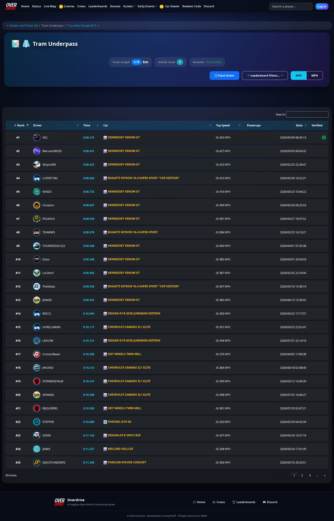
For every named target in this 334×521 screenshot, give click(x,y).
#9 (18, 246)
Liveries (69, 6)
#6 (18, 205)
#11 (18, 273)
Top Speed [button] (223, 125)
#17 (18, 354)
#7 (18, 219)
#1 (18, 137)
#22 (18, 422)
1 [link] (294, 475)
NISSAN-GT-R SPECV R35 (124, 435)
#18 (18, 368)
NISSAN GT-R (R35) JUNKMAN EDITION (133, 313)
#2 (18, 151)
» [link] (324, 475)
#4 (18, 178)
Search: (281, 114)
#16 (18, 341)
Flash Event (225, 75)
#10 (18, 259)
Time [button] (86, 125)
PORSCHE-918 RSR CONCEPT (126, 462)
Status (36, 6)
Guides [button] (128, 6)
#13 (18, 300)
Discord (209, 6)
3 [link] (310, 475)
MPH (314, 75)
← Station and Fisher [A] (22, 25)
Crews (81, 6)
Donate (115, 6)
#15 (18, 327)
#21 (18, 408)
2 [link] (302, 475)
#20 (18, 395)
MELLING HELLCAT (120, 449)
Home (25, 6)
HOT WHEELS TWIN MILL (124, 354)
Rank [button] (21, 125)
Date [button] (299, 125)
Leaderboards (97, 6)
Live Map (50, 6)
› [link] (317, 475)
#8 (18, 232)
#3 (18, 164)
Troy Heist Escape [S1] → (83, 25)
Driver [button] (37, 125)
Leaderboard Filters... (265, 75)
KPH (298, 75)
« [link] (279, 475)
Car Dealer (172, 6)
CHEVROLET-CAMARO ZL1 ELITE (128, 327)
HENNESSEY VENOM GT (123, 137)
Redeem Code (191, 6)
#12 (18, 286)
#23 (18, 435)
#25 (18, 462)
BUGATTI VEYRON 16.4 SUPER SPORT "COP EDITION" (143, 178)
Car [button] (105, 125)
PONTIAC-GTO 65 (119, 422)
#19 (18, 381)
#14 (18, 313)
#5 (18, 192)
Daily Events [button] (146, 6)
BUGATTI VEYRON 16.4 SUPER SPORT (132, 232)
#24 (18, 449)
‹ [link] (286, 475)
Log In (322, 6)
